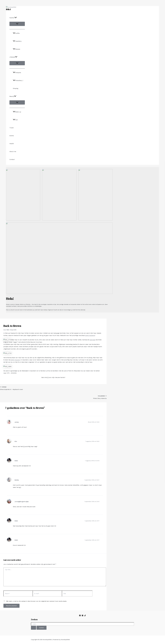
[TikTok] (10, 10)
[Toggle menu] (17, 24)
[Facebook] (7, 10)
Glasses (17, 49)
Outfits (17, 33)
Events (11, 135)
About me (12, 151)
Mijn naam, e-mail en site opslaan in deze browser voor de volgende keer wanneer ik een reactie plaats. (36, 601)
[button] (16, 18)
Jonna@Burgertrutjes (22, 501)
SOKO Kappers (90, 335)
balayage (92, 340)
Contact (12, 159)
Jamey (17, 422)
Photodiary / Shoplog (18, 84)
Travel (11, 128)
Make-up (18, 112)
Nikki (16, 461)
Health (11, 143)
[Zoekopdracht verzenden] (33, 628)
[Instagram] (8, 10)
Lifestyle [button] (12, 57)
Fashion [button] (12, 18)
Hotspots (18, 72)
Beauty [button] (11, 96)
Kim (16, 441)
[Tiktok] (85, 616)
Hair (16, 120)
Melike (17, 480)
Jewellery (18, 41)
